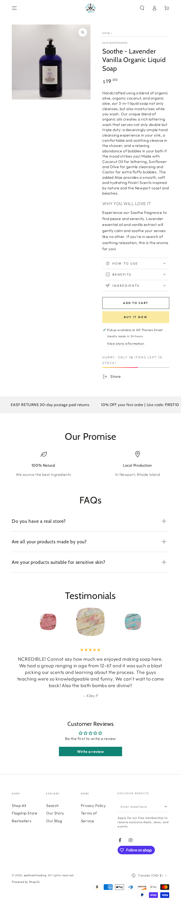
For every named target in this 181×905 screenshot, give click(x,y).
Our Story (55, 813)
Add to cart (135, 303)
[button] (142, 8)
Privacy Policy (93, 805)
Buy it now (136, 317)
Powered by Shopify (26, 882)
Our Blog (54, 820)
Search (52, 805)
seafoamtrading (115, 42)
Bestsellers (22, 820)
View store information (125, 343)
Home (106, 33)
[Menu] (14, 8)
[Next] (164, 622)
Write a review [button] (90, 751)
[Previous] (16, 622)
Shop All (19, 805)
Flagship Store (24, 813)
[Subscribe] (166, 806)
